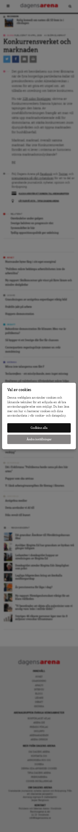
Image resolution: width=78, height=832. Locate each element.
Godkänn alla (39, 427)
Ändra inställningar (39, 439)
